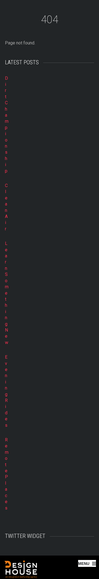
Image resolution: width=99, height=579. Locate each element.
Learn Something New (7, 293)
